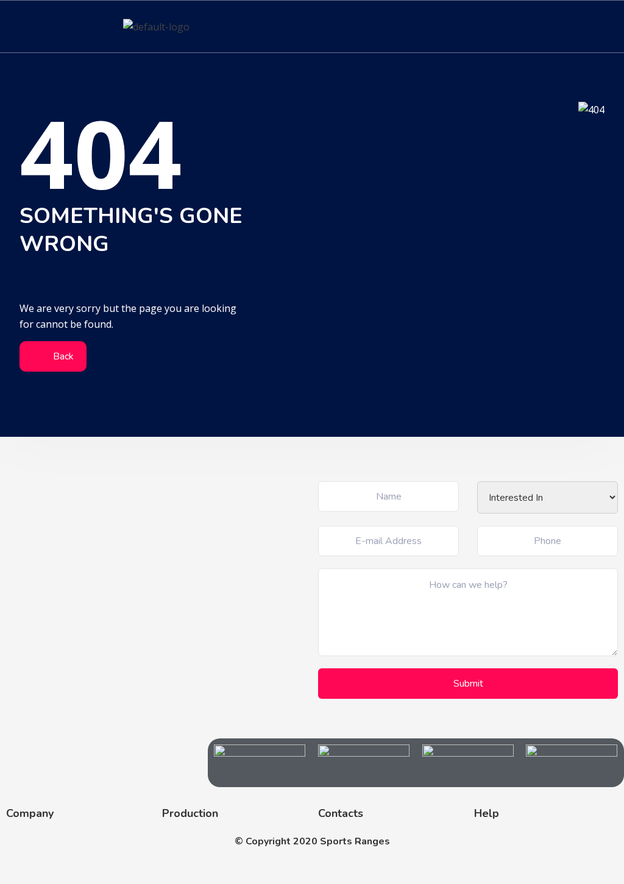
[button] (608, 26)
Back (62, 356)
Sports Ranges (355, 841)
